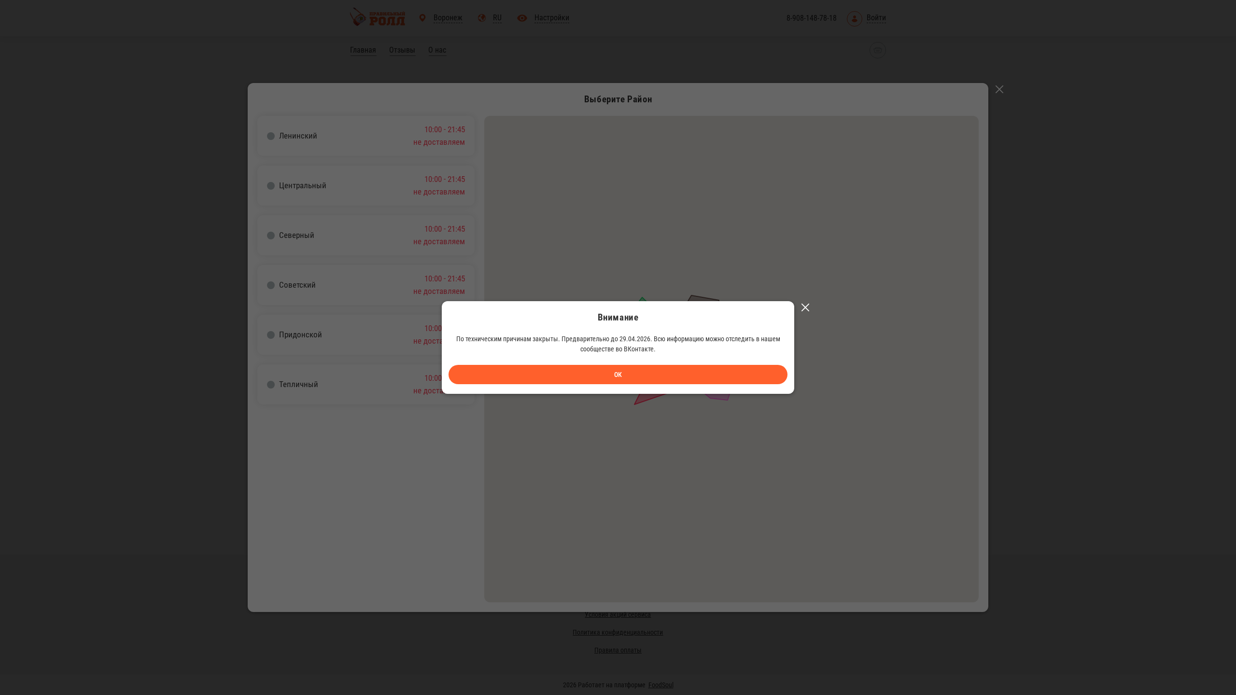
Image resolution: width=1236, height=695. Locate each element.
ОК (618, 374)
